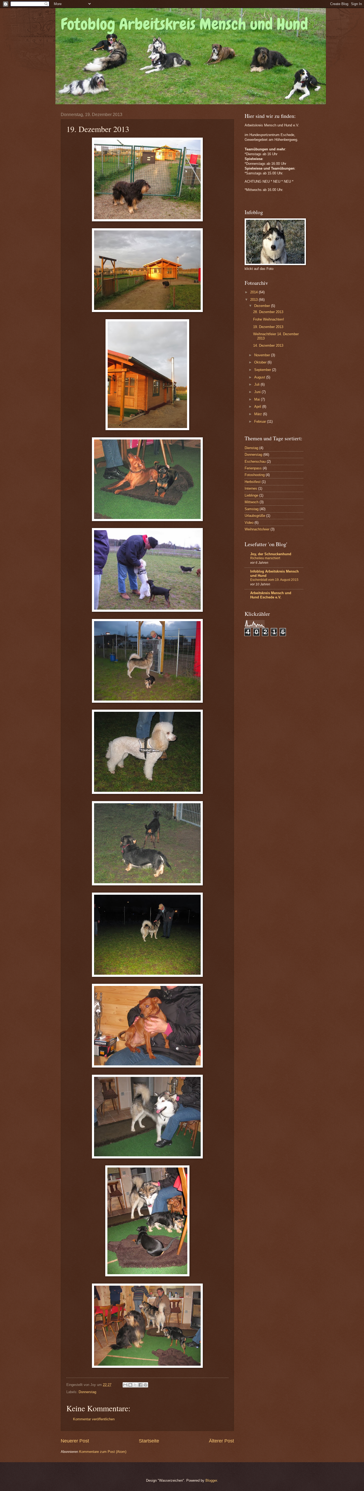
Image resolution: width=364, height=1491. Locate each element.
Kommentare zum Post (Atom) (102, 1452)
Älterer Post (221, 1441)
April (258, 407)
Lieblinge (251, 495)
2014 (254, 292)
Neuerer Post (75, 1441)
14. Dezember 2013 (268, 345)
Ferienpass (253, 468)
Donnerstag (87, 1392)
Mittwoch (251, 502)
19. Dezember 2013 (268, 327)
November (262, 355)
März (258, 414)
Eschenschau (255, 461)
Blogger (211, 1480)
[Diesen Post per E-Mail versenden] (125, 1385)
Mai (257, 399)
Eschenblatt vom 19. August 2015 (274, 580)
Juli (257, 384)
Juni (258, 392)
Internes (251, 488)
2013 (254, 300)
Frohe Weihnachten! (268, 319)
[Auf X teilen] (135, 1385)
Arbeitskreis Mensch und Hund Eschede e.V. (270, 595)
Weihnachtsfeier (257, 529)
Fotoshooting (255, 475)
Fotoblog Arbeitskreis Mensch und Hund (184, 24)
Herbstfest (253, 482)
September (263, 370)
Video (249, 523)
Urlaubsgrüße (255, 516)
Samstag (251, 509)
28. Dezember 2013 (268, 312)
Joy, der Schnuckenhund (270, 554)
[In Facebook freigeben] (140, 1385)
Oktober (261, 362)
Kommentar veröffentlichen (94, 1419)
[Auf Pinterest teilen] (145, 1385)
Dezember (262, 306)
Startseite (149, 1441)
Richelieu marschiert (265, 558)
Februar (260, 421)
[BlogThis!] (130, 1385)
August (260, 377)
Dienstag (251, 448)
